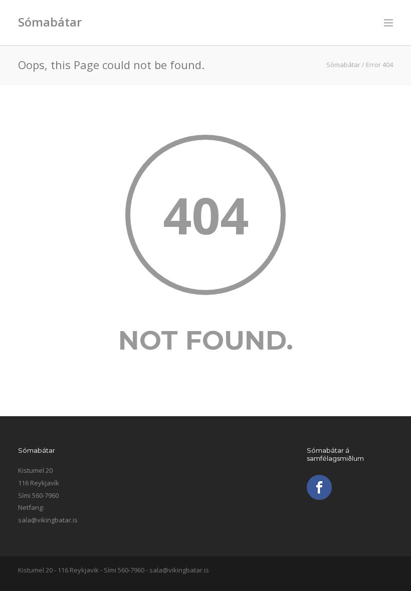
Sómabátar (50, 22)
